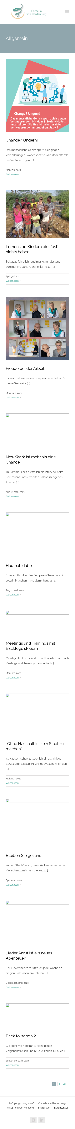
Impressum (44, 1107)
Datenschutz (61, 1107)
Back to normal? (21, 1036)
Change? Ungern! (22, 140)
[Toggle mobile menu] (67, 12)
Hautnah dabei (19, 565)
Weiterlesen (12, 174)
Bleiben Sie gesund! (24, 855)
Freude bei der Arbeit (25, 368)
